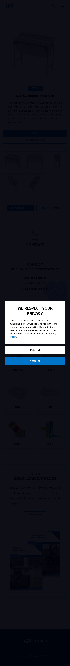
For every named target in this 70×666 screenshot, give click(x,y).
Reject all (35, 350)
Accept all (35, 361)
